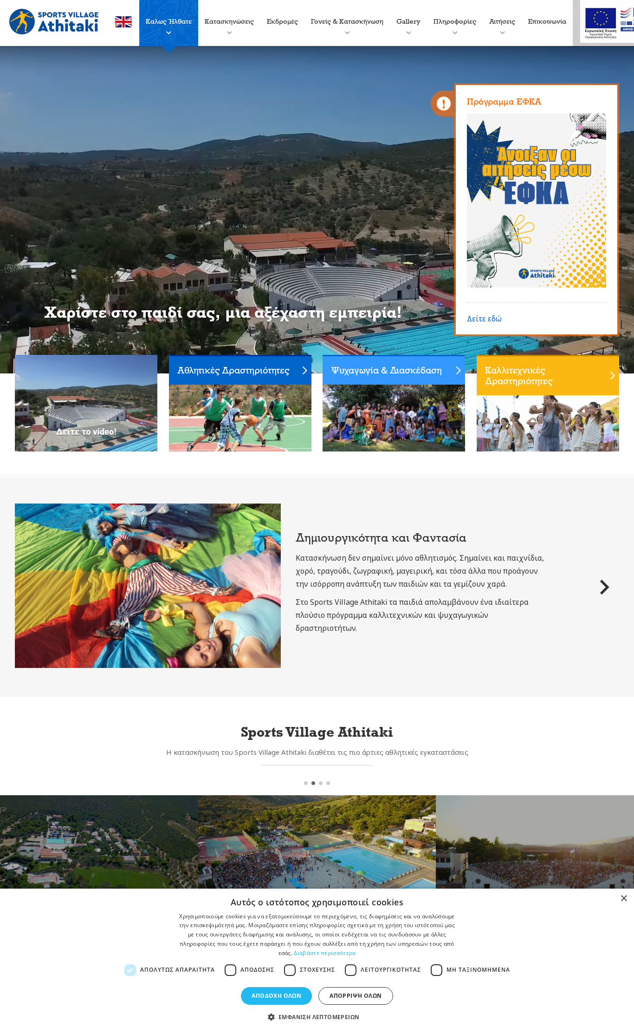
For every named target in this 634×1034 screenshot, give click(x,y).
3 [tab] (321, 783)
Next (604, 587)
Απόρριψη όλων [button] (356, 996)
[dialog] (317, 961)
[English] (123, 24)
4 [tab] (328, 783)
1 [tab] (306, 783)
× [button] (623, 898)
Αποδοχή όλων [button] (276, 996)
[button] (317, 1017)
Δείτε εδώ (484, 318)
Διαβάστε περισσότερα (325, 953)
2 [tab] (313, 783)
